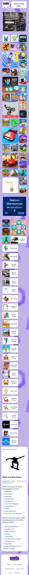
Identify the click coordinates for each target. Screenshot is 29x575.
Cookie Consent (9, 568)
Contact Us (17, 573)
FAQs (10, 573)
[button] (7, 7)
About (9, 564)
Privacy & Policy (17, 564)
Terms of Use (20, 568)
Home (3, 449)
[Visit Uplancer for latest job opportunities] (14, 21)
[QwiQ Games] (6, 3)
